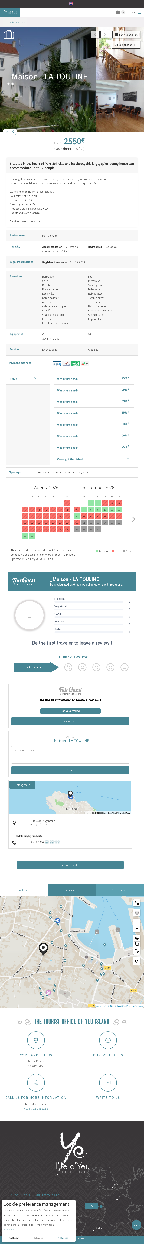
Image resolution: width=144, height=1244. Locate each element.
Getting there (22, 785)
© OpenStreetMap (122, 1005)
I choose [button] (38, 1238)
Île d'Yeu (91, 1206)
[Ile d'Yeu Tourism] (72, 1155)
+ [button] (137, 922)
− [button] (137, 928)
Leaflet (98, 1005)
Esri (104, 1005)
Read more (9, 1229)
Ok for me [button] (63, 1238)
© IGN (110, 1005)
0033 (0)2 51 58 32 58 (36, 1108)
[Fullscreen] (137, 903)
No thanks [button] (14, 1238)
